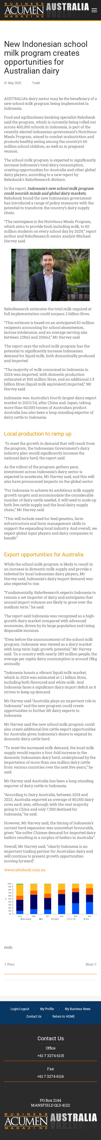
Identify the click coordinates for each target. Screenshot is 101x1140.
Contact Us (33, 1016)
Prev (11, 964)
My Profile (47, 1009)
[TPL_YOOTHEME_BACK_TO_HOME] (46, 10)
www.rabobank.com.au (25, 869)
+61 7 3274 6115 (50, 1055)
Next (90, 964)
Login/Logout (20, 1009)
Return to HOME (64, 1016)
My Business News (77, 1009)
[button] (94, 10)
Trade (36, 83)
